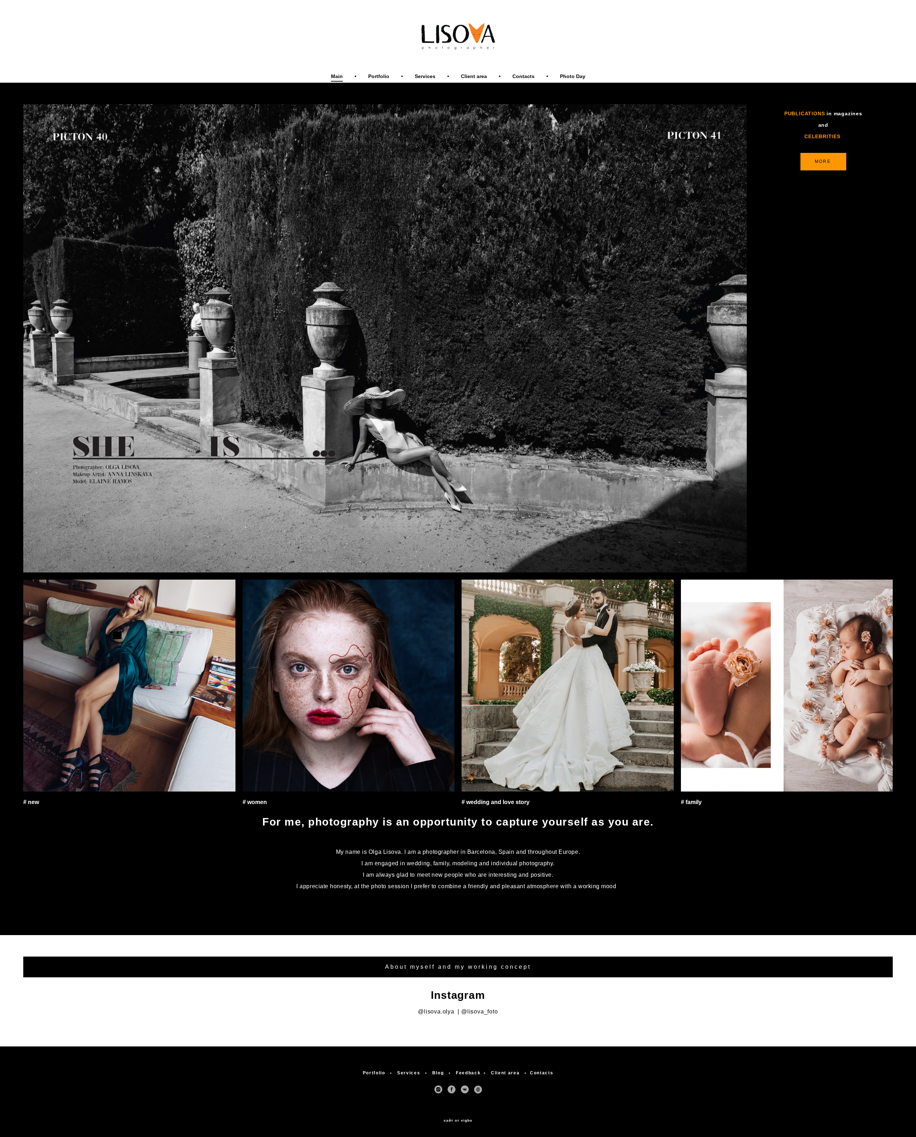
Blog (438, 1072)
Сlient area (474, 76)
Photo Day (572, 76)
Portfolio (378, 76)
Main (337, 76)
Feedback (467, 1072)
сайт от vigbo (458, 1120)
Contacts (523, 76)
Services (425, 76)
